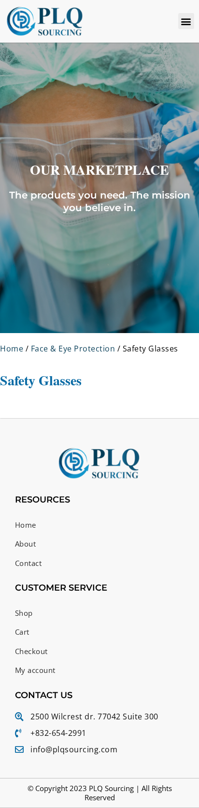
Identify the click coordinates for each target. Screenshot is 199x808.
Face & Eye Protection (73, 348)
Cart (22, 632)
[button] (186, 21)
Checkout (31, 651)
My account (35, 670)
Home (11, 348)
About (25, 544)
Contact (28, 563)
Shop (24, 613)
